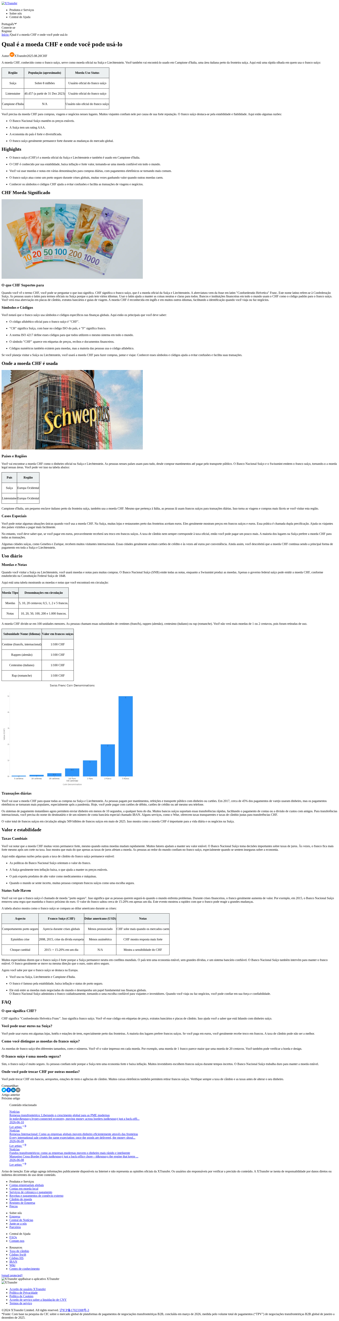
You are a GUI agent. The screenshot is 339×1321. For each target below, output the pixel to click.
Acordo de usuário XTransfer (27, 1289)
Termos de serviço (20, 1303)
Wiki (12, 1265)
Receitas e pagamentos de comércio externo (36, 1195)
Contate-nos (16, 1240)
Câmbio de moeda (20, 1199)
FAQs (13, 1237)
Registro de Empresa (22, 1202)
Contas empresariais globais (26, 1185)
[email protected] (12, 1275)
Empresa (14, 1216)
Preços (13, 1206)
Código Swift (17, 1254)
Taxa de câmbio (19, 1251)
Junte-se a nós (18, 1223)
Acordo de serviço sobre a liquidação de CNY (38, 1299)
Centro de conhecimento (24, 1268)
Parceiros (15, 1227)
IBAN (13, 1261)
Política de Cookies (21, 1296)
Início (5, 34)
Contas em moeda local (23, 1188)
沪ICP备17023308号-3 (74, 1310)
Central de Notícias (21, 1220)
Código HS (16, 1258)
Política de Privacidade (23, 1292)
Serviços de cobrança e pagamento (30, 1192)
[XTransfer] (9, 3)
